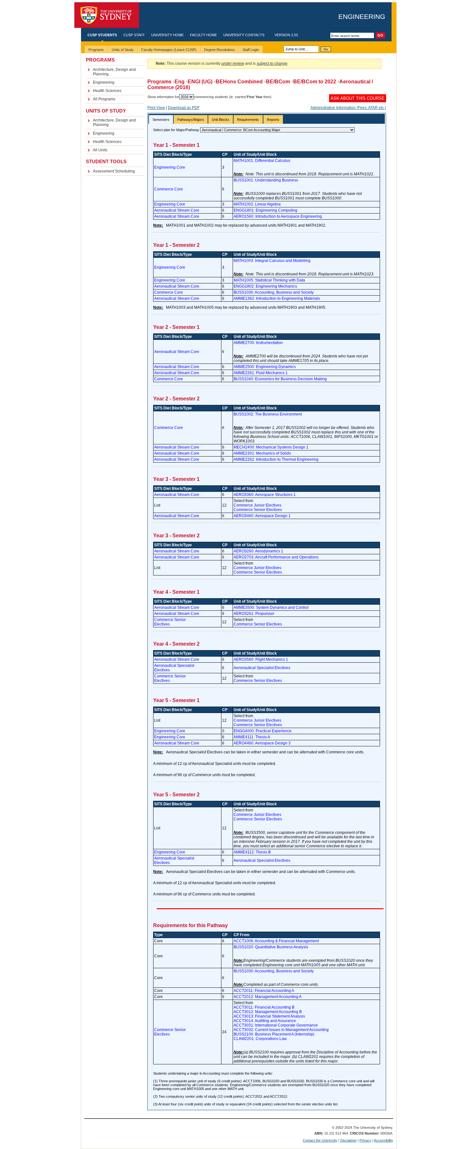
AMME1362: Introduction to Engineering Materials (277, 298)
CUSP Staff (134, 35)
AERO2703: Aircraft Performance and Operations (276, 557)
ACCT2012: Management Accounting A (268, 996)
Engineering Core (169, 167)
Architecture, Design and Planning (114, 71)
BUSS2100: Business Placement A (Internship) (274, 1034)
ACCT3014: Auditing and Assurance (265, 1021)
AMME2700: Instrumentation (258, 342)
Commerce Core (168, 189)
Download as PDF (184, 107)
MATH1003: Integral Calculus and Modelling (272, 260)
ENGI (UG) (200, 81)
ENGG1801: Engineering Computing (265, 210)
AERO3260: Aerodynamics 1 (258, 551)
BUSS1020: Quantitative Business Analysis (271, 947)
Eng (180, 81)
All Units (100, 150)
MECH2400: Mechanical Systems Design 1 (271, 447)
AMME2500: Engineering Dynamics (265, 367)
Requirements (248, 120)
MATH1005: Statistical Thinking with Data (269, 280)
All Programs (104, 99)
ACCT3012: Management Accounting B (268, 1012)
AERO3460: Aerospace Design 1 (262, 516)
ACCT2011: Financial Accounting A (264, 990)
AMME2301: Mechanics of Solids (262, 453)
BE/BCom (278, 81)
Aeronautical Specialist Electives (262, 668)
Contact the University (320, 1140)
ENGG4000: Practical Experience (263, 731)
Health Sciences (107, 90)
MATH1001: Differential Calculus (262, 160)
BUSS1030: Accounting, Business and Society (274, 292)
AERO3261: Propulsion (254, 613)
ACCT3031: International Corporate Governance (276, 1025)
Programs (159, 81)
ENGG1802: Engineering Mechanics (265, 286)
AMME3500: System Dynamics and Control (271, 607)
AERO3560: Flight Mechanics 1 (261, 659)
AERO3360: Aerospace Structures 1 (265, 494)
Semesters (161, 120)
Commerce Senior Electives (258, 509)
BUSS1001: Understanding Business (266, 180)
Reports (273, 120)
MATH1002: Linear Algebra (257, 204)
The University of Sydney (106, 15)
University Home (167, 35)
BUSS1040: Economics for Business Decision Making (280, 379)
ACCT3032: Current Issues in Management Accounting (281, 1029)
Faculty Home (203, 35)
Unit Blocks (220, 120)
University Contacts (243, 35)
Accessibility (383, 1140)
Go (326, 49)
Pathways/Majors (190, 120)
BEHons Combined (239, 81)
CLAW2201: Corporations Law (260, 1038)
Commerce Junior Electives (257, 505)
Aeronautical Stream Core (176, 210)
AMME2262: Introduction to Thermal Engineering (276, 459)
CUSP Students (102, 35)
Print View (156, 107)
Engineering (361, 16)
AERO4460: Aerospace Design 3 (262, 743)
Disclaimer (348, 1140)
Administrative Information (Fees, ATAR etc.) (348, 107)
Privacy (365, 1140)
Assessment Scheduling (114, 171)
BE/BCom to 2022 (314, 81)
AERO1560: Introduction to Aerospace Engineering (278, 216)
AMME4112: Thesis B (252, 852)
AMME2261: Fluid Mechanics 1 (261, 373)
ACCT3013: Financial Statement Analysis (269, 1016)
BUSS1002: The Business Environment (268, 414)
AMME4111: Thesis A (252, 737)
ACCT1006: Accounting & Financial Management (276, 941)
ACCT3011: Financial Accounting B (264, 1007)
